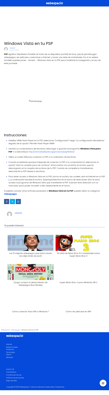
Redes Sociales (12, 347)
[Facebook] (6, 201)
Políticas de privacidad (15, 378)
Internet (9, 344)
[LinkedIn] (18, 201)
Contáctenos (11, 372)
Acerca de (10, 369)
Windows (9, 357)
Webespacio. (25, 387)
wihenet (12, 48)
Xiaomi (8, 354)
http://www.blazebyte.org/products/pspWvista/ (52, 151)
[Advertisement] (54, 24)
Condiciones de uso (14, 375)
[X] (12, 201)
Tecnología (10, 352)
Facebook (10, 349)
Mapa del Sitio (11, 381)
